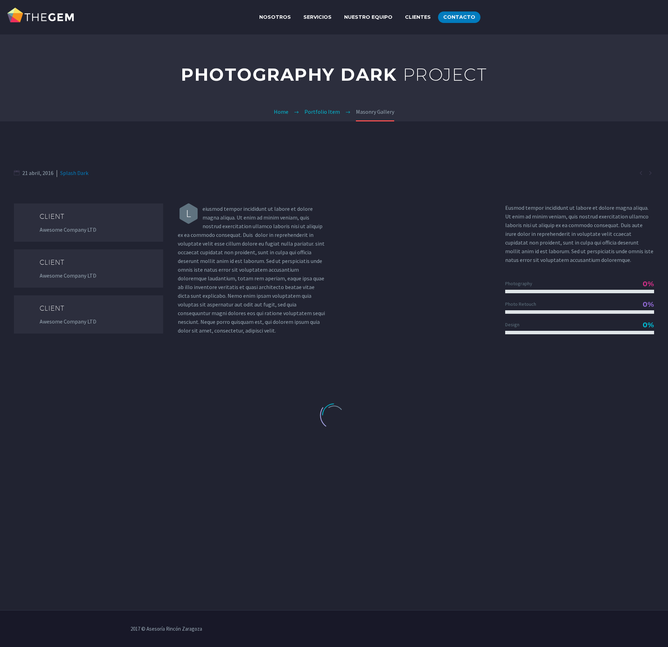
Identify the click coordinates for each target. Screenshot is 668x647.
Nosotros (275, 17)
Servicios (317, 17)
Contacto (459, 17)
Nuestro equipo (368, 17)
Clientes (418, 17)
